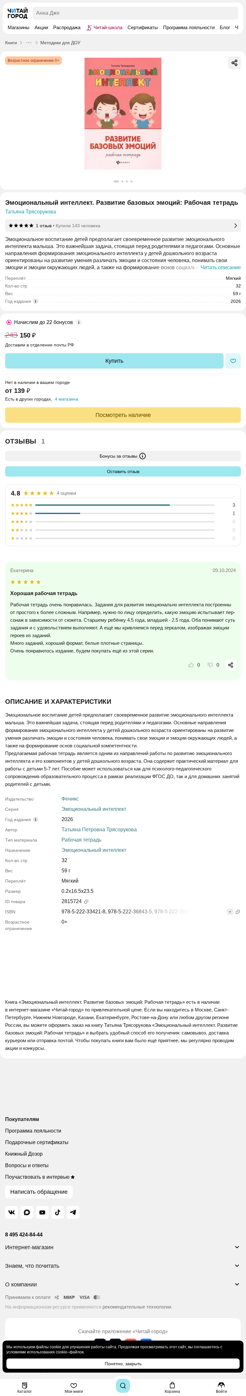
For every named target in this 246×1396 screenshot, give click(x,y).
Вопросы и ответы (27, 1165)
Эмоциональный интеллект (94, 809)
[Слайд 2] (122, 181)
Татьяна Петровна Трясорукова (99, 829)
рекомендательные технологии (136, 1306)
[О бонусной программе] (79, 322)
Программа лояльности (33, 1131)
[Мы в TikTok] (57, 1212)
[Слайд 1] (116, 181)
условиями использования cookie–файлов (45, 1352)
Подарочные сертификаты (37, 1142)
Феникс (70, 799)
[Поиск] (123, 1386)
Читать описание (221, 267)
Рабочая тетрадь (81, 840)
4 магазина (66, 399)
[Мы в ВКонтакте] (11, 1212)
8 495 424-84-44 (24, 1234)
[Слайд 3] (127, 181)
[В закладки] (233, 361)
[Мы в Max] (26, 1212)
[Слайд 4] (131, 181)
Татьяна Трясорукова (30, 211)
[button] (123, 1250)
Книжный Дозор (24, 1154)
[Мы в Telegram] (73, 1212)
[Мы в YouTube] (42, 1212)
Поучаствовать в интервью (37, 1177)
